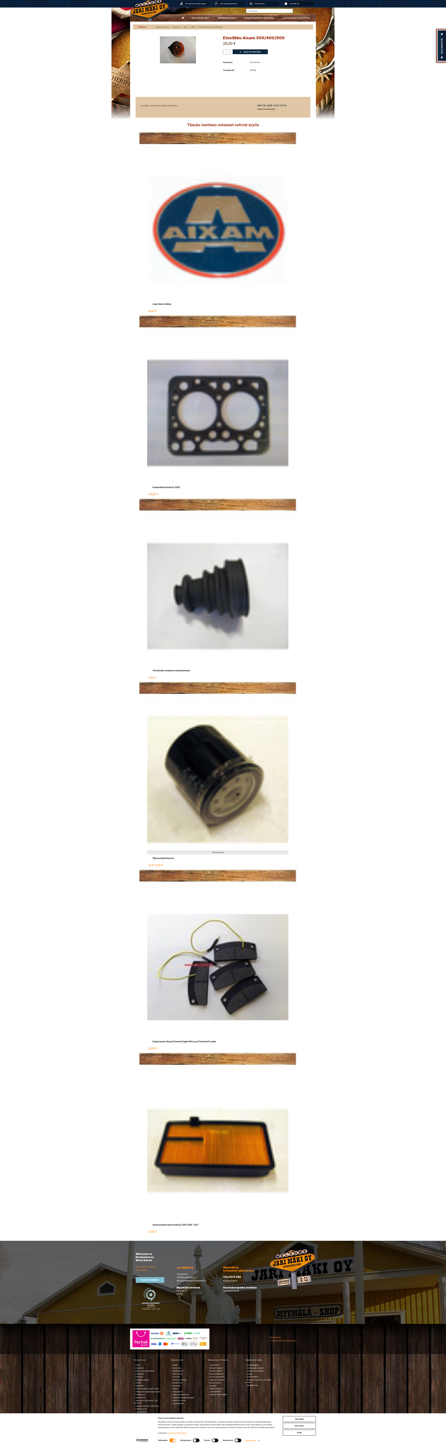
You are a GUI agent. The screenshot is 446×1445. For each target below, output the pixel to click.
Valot (185, 27)
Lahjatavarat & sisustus (296, 18)
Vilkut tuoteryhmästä (266, 109)
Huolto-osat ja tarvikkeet (144, 1371)
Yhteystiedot (260, 4)
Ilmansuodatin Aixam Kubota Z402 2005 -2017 (176, 1224)
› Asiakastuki (275, 1337)
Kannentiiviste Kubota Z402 (166, 487)
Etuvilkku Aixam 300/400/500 (210, 27)
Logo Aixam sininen (162, 304)
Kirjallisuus (139, 1374)
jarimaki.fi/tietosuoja (177, 1433)
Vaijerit (175, 1389)
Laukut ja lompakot (217, 1380)
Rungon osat (177, 1383)
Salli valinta (299, 1426)
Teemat (250, 1374)
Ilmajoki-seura (252, 1385)
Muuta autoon (140, 1398)
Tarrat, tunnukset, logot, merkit (147, 1389)
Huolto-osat (177, 1368)
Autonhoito (139, 1368)
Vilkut (193, 27)
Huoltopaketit (178, 1371)
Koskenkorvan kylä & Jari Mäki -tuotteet (258, 1381)
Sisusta (138, 1383)
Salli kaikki (299, 1419)
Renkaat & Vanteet (180, 1380)
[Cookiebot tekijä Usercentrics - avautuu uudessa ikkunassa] (142, 1440)
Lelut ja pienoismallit (255, 1368)
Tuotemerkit (214, 1365)
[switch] (196, 1440)
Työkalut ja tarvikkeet (255, 1371)
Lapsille (213, 1386)
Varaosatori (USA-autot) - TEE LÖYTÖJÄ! (146, 1401)
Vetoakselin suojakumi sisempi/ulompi (171, 670)
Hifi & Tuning (177, 1374)
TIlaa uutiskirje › (150, 1280)
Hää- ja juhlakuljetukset (228, 4)
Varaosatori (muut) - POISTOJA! (147, 1406)
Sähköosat (139, 1386)
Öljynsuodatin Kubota (163, 858)
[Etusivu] (182, 18)
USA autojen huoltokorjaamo (196, 4)
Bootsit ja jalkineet (217, 1377)
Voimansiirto (140, 1395)
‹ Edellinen (141, 27)
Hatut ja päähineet (216, 1374)
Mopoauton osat (227, 18)
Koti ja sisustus (215, 1383)
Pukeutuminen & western (258, 18)
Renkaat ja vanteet (142, 1380)
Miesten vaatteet (216, 1368)
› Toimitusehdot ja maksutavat (283, 1340)
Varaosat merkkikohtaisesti (183, 1398)
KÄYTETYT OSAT (179, 1400)
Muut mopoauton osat (181, 1395)
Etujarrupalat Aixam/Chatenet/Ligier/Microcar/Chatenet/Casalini (184, 1041)
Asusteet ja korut (216, 1389)
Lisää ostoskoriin (252, 52)
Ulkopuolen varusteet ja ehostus (147, 1392)
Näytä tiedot (251, 1440)
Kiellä (299, 1433)
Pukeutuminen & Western (218, 1360)
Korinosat (176, 27)
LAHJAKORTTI (141, 1412)
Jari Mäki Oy (294, 4)
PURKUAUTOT (141, 1409)
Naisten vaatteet (216, 1371)
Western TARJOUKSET (218, 1395)
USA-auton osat (200, 18)
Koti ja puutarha (253, 1365)
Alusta (137, 1365)
